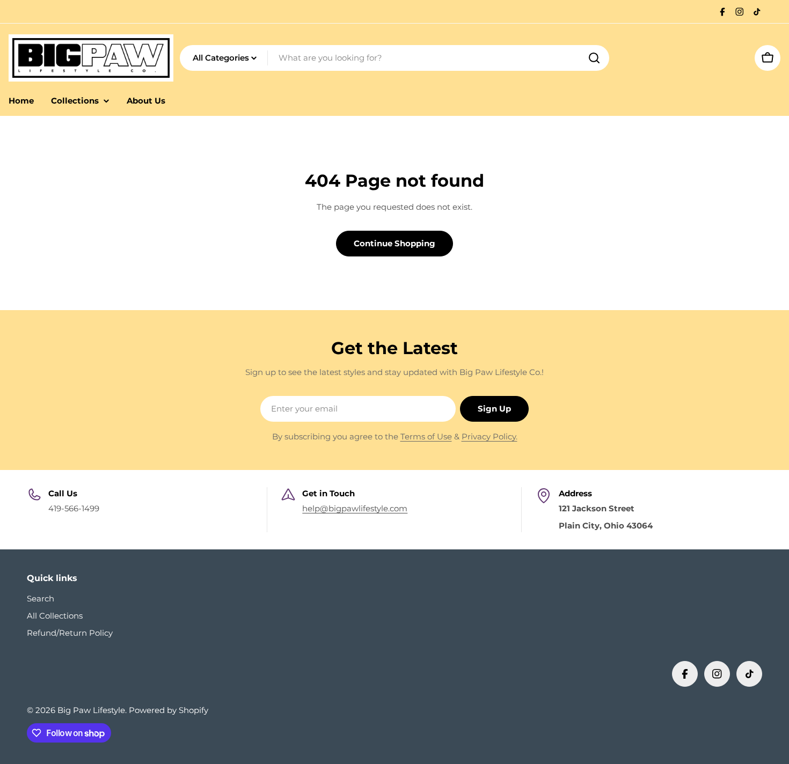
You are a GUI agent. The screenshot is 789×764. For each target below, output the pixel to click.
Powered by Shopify (168, 710)
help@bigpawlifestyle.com (354, 508)
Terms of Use (426, 436)
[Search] (594, 58)
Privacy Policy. (489, 436)
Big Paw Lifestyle (91, 710)
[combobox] (394, 58)
